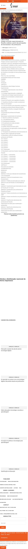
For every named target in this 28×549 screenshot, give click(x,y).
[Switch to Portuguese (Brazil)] (16, 1)
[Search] (27, 5)
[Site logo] (14, 5)
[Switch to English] (9, 1)
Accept (3, 547)
